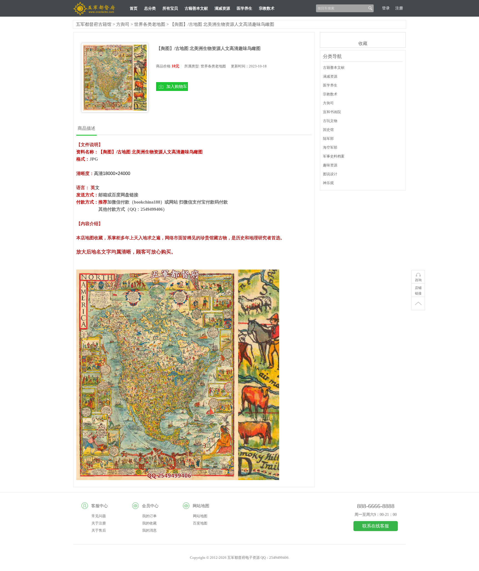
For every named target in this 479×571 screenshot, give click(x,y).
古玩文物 (330, 121)
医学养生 (244, 8)
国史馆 (328, 130)
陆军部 (328, 138)
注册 (399, 8)
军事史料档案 (334, 156)
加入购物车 (176, 86)
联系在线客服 (375, 526)
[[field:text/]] (114, 77)
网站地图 (200, 516)
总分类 (150, 8)
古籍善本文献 (196, 8)
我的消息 (149, 530)
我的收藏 (149, 523)
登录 (386, 8)
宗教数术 (266, 8)
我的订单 (149, 516)
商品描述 (86, 128)
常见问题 (98, 516)
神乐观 (328, 183)
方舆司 (122, 24)
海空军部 (330, 147)
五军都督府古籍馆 (93, 24)
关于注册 (98, 523)
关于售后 (98, 530)
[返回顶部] (418, 303)
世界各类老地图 (149, 24)
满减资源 (222, 8)
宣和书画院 (332, 112)
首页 (133, 8)
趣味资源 (330, 165)
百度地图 (200, 523)
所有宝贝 (170, 8)
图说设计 (330, 174)
